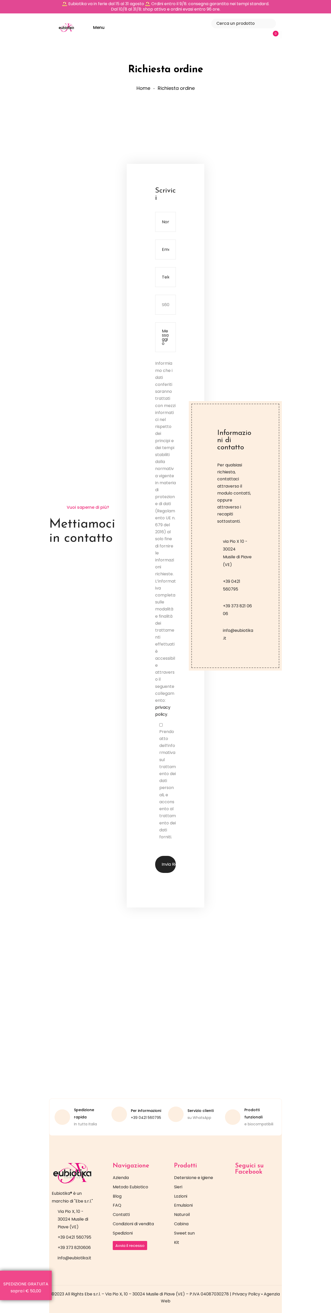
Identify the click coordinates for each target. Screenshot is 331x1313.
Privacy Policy (246, 1294)
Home (143, 88)
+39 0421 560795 (146, 1117)
